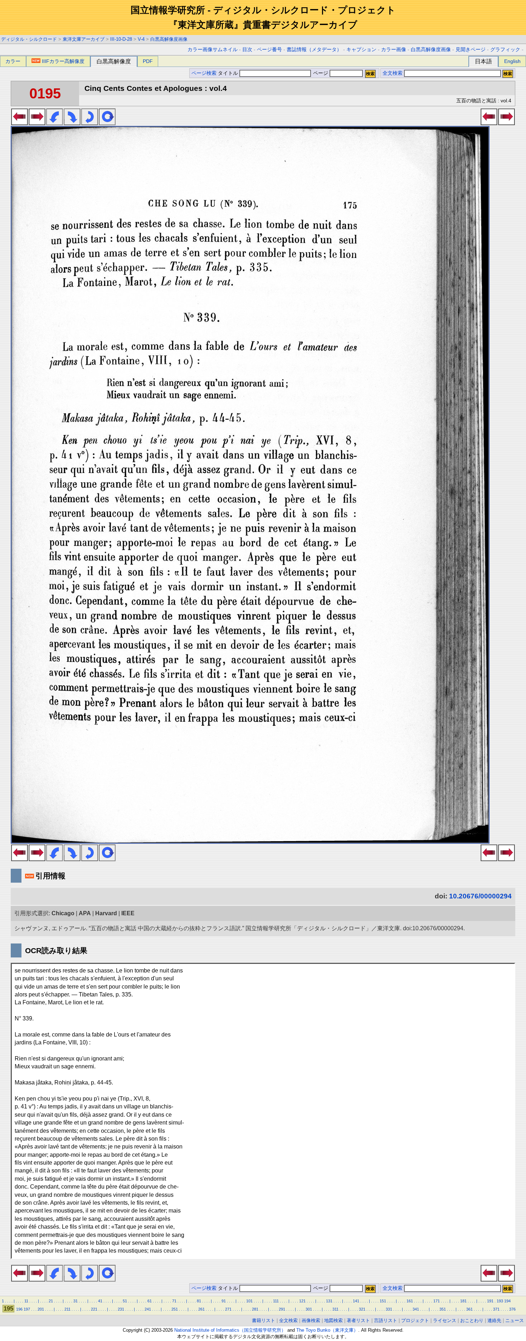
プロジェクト (415, 1320)
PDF (148, 61)
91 (223, 1301)
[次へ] (37, 123)
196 (19, 1309)
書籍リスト (263, 1320)
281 (255, 1309)
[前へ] (19, 123)
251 (174, 1309)
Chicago (63, 913)
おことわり (471, 1320)
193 (500, 1301)
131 (329, 1301)
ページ (321, 73)
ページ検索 (203, 73)
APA (85, 913)
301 (309, 1309)
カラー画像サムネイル (212, 49)
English (512, 61)
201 (41, 1309)
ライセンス (444, 1320)
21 (51, 1301)
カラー (12, 61)
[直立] (107, 123)
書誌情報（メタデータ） (314, 49)
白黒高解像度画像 (168, 39)
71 (174, 1301)
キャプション (361, 49)
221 (94, 1309)
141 (356, 1301)
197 (27, 1309)
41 (100, 1301)
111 (276, 1301)
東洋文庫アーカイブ (83, 39)
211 (67, 1309)
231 (121, 1309)
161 (409, 1301)
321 (362, 1309)
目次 (247, 49)
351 (442, 1309)
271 (228, 1309)
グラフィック (505, 49)
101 (249, 1301)
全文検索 (393, 73)
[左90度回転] (54, 123)
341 (416, 1309)
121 (302, 1301)
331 (389, 1309)
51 (125, 1301)
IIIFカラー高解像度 (63, 61)
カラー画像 (393, 49)
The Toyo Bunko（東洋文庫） (327, 1330)
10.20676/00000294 (480, 896)
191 (490, 1301)
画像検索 (311, 1320)
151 (383, 1301)
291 (282, 1309)
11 (26, 1301)
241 (148, 1309)
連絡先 (494, 1320)
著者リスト (358, 1320)
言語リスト (385, 1320)
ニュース (514, 1320)
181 (463, 1301)
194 (507, 1301)
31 (75, 1301)
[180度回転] (89, 123)
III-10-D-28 (121, 39)
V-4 (141, 39)
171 (436, 1301)
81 (199, 1301)
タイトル (228, 73)
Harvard (106, 913)
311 (335, 1309)
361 (469, 1309)
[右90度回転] (72, 123)
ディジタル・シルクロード (29, 39)
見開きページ (471, 49)
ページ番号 (269, 49)
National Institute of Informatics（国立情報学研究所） (230, 1330)
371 (496, 1309)
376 (512, 1309)
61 (149, 1301)
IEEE (128, 913)
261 (201, 1309)
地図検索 (333, 1320)
